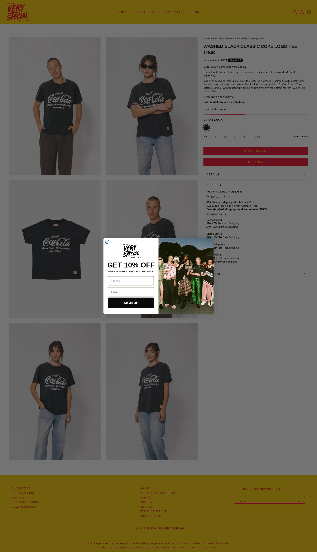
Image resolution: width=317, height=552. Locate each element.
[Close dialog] (107, 242)
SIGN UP (131, 302)
